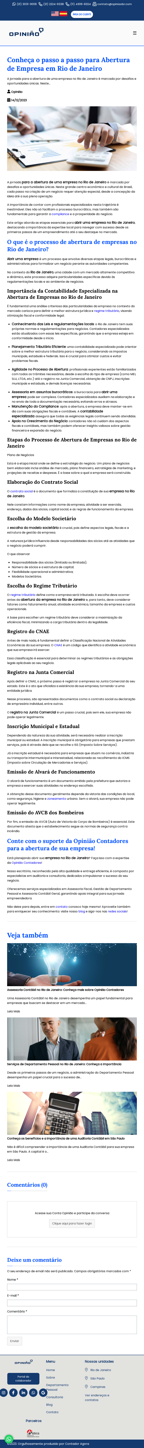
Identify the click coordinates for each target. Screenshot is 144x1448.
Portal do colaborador (23, 1378)
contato (62, 907)
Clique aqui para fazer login (72, 1223)
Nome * (12, 1279)
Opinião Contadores (26, 863)
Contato (52, 1412)
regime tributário (106, 311)
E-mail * (13, 1295)
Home (50, 1370)
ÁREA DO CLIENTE (82, 14)
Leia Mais (13, 1011)
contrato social (21, 491)
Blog (49, 1405)
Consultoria (54, 1397)
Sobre (50, 1377)
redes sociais (117, 911)
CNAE (58, 645)
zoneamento (56, 799)
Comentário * (17, 1311)
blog (81, 911)
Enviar (14, 1341)
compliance (60, 214)
